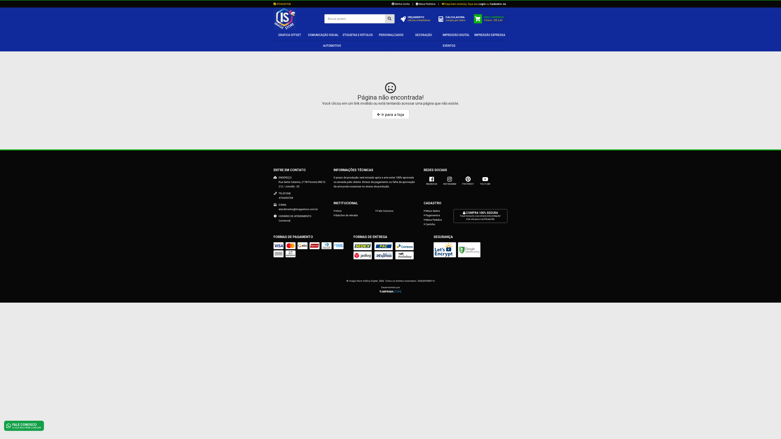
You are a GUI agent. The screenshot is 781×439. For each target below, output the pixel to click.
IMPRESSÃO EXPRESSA (489, 35)
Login (482, 3)
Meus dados (432, 210)
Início (338, 210)
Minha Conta (402, 3)
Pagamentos (432, 215)
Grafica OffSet (289, 35)
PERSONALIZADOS (391, 35)
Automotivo (332, 45)
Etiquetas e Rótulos (358, 35)
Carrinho (430, 224)
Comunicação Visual (323, 35)
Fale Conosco (385, 210)
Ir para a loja (392, 114)
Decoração (423, 35)
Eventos (449, 45)
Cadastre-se (498, 3)
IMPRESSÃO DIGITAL (456, 35)
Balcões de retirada (346, 215)
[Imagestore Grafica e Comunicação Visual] (285, 28)
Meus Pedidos (426, 3)
